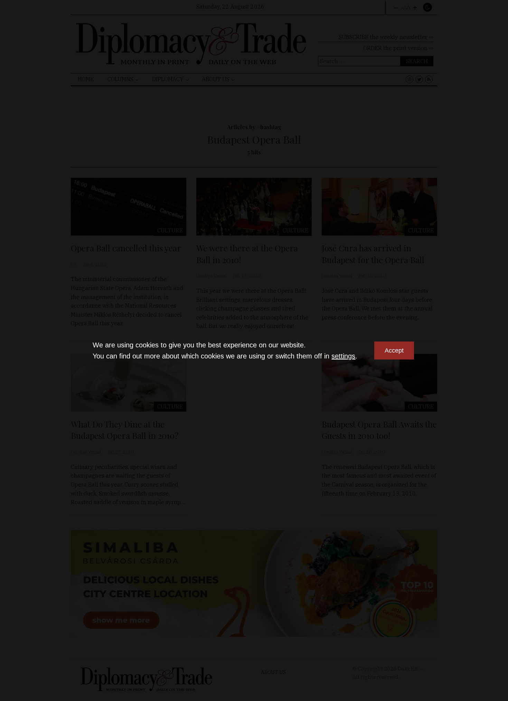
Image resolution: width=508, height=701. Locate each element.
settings (343, 356)
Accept (394, 350)
